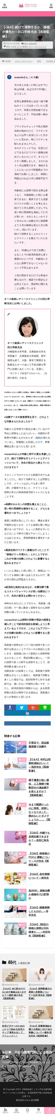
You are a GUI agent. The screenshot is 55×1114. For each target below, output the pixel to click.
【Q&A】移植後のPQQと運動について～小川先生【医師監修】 (39, 859)
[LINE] (45, 707)
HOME (8, 61)
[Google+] (33, 707)
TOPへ (49, 1112)
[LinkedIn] (27, 713)
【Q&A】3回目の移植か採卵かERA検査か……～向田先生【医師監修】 (39, 930)
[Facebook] (10, 707)
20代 (23, 743)
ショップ (38, 1112)
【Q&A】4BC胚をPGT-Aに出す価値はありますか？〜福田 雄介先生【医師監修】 (14, 993)
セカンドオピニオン (24, 61)
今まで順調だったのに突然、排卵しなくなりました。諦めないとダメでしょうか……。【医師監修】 (39, 814)
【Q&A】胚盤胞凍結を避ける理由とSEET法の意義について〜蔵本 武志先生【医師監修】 (40, 1031)
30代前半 (21, 780)
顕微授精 (33, 43)
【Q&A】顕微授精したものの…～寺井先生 (39, 911)
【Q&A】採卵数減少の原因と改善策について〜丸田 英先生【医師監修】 (40, 993)
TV (27, 1112)
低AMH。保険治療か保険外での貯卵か (39, 894)
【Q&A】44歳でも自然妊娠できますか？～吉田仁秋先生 (39, 838)
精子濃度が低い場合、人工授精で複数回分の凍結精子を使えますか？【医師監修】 (39, 787)
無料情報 (16, 1112)
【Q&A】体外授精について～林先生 (39, 875)
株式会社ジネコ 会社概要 (27, 1100)
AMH (38, 437)
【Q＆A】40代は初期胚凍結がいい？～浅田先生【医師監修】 (40, 765)
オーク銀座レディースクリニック (32, 46)
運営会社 (5, 1112)
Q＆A (13, 46)
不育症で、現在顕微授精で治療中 (39, 744)
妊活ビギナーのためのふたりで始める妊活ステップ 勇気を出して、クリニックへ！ (13, 1031)
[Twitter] (22, 707)
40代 (26, 43)
